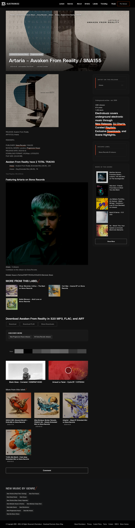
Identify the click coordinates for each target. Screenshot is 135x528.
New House (23, 497)
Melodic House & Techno (14, 275)
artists (98, 107)
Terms (105, 524)
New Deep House (12, 497)
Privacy (89, 524)
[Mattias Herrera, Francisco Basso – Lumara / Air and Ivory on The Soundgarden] (102, 177)
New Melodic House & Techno (15, 504)
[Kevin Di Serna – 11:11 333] (102, 217)
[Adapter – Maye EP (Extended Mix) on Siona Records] (75, 405)
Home (12, 15)
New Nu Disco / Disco (13, 514)
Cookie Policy (97, 524)
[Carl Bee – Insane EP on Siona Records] (54, 291)
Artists (87, 4)
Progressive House (36, 54)
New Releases (103, 123)
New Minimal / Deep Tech (34, 504)
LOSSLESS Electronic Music (25, 15)
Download (12, 324)
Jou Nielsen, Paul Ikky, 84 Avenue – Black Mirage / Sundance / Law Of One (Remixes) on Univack (117, 203)
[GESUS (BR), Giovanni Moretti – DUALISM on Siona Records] (18, 405)
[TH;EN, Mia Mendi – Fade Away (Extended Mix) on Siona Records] (18, 442)
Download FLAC (29, 324)
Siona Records (42, 15)
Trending (104, 4)
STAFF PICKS (28, 275)
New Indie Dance (12, 507)
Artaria (51, 15)
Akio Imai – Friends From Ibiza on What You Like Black (116, 188)
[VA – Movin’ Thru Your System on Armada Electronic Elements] (102, 230)
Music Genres (124, 524)
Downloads (113, 131)
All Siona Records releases (42, 337)
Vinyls (113, 4)
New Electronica (24, 507)
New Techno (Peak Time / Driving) (16, 493)
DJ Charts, (119, 123)
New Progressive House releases (20, 337)
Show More (111, 241)
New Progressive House (14, 510)
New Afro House (28, 510)
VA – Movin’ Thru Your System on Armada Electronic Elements (117, 228)
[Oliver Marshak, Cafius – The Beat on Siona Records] (12, 291)
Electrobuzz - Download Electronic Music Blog (49, 524)
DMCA (117, 524)
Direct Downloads (47, 324)
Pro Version (123, 4)
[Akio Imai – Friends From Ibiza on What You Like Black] (102, 190)
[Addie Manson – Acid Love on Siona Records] (12, 304)
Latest (61, 4)
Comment (47, 470)
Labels (95, 4)
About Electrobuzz (80, 524)
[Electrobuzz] (10, 3)
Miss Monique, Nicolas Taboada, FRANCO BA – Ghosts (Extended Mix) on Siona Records (45, 422)
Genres (70, 4)
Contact (110, 524)
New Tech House (34, 493)
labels (99, 110)
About (79, 4)
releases (100, 105)
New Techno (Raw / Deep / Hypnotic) (17, 500)
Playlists (110, 127)
